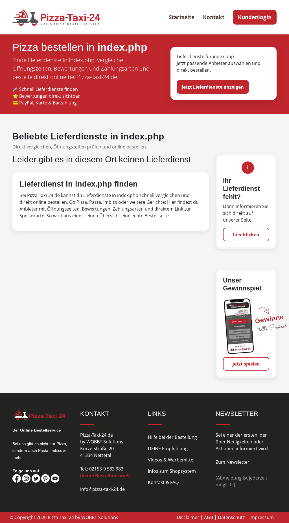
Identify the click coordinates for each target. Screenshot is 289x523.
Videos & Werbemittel (171, 460)
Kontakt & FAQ (163, 482)
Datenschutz (231, 517)
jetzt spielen (246, 364)
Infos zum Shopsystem (172, 471)
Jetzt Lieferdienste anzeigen (213, 87)
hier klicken (246, 234)
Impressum (261, 517)
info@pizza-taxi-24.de (102, 489)
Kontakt (213, 17)
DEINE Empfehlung (168, 448)
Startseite (181, 17)
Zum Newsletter (232, 462)
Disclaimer (188, 517)
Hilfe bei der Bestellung (172, 437)
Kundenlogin (255, 17)
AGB (208, 517)
